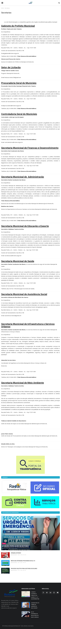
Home (2, 8)
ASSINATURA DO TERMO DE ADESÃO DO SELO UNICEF (35, 605)
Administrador (5, 548)
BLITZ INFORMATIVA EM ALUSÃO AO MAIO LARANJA (35, 614)
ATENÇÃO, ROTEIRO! (16, 553)
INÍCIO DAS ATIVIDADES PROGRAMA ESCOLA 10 (23, 560)
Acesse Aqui (30, 20)
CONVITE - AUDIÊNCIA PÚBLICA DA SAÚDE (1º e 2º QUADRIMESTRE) (35, 595)
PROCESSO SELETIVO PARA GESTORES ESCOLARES (24, 568)
